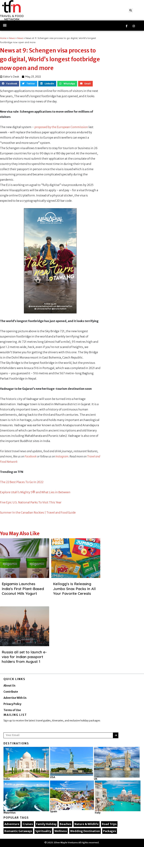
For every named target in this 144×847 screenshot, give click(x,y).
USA (52, 777)
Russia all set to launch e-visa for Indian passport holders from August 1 (24, 657)
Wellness (60, 831)
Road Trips (109, 824)
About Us (9, 685)
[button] (131, 10)
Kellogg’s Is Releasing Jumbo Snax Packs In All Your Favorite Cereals (74, 588)
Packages (109, 831)
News (12, 38)
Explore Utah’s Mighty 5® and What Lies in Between (35, 492)
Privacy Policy (12, 704)
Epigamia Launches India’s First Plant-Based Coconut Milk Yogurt (23, 588)
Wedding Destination (85, 831)
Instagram (61, 456)
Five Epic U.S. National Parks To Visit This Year (30, 502)
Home (3, 38)
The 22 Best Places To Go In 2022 (21, 482)
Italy (97, 812)
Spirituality (43, 831)
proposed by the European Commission (61, 127)
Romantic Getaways (18, 831)
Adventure (11, 824)
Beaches (65, 824)
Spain (53, 811)
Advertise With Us (15, 697)
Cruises (28, 824)
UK (95, 779)
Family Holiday (46, 824)
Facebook (31, 456)
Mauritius (10, 812)
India (7, 779)
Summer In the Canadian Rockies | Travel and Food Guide (38, 512)
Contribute (11, 691)
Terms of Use (12, 710)
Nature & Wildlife (86, 824)
